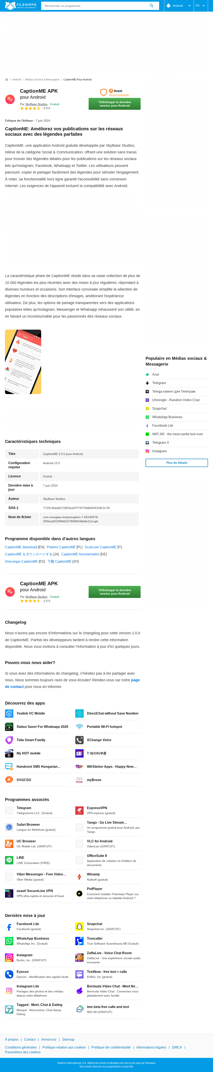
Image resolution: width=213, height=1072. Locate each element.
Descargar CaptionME (21, 561)
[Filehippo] (20, 6)
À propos (11, 1039)
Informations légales (151, 1047)
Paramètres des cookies (23, 1052)
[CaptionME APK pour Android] (10, 99)
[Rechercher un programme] (151, 6)
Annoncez (48, 1039)
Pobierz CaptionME (61, 547)
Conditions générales (21, 1047)
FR (197, 5)
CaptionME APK (39, 586)
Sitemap (68, 1039)
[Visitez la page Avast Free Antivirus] (115, 92)
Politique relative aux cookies (64, 1047)
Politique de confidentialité (111, 1047)
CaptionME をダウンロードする (28, 554)
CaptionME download (21, 547)
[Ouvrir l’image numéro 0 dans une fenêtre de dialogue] (23, 362)
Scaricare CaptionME (100, 547)
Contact (30, 1039)
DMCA (177, 1047)
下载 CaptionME (59, 561)
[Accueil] (6, 79)
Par (33, 104)
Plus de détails (176, 462)
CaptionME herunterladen (80, 554)
